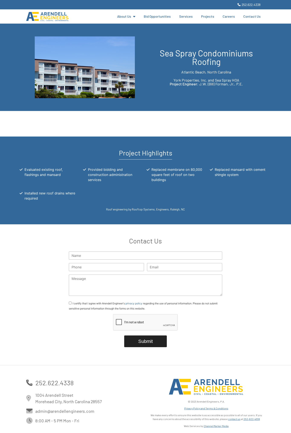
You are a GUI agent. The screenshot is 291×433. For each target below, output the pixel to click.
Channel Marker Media (216, 425)
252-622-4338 (251, 418)
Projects (207, 16)
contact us (234, 418)
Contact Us (252, 16)
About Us (124, 16)
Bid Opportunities (157, 16)
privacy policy (133, 303)
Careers (229, 16)
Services (186, 16)
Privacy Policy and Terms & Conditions (206, 408)
